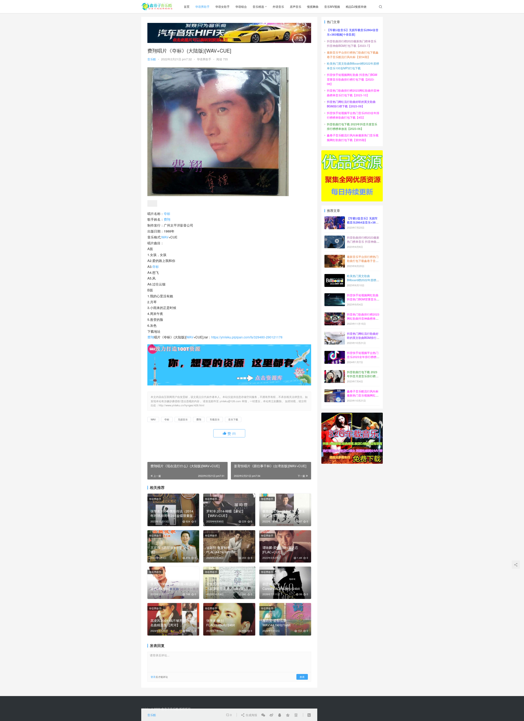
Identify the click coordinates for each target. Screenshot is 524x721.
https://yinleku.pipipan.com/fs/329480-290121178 (246, 337)
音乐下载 (233, 419)
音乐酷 (151, 59)
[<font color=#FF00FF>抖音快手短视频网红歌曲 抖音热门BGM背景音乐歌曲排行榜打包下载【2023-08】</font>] (334, 295)
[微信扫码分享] (263, 714)
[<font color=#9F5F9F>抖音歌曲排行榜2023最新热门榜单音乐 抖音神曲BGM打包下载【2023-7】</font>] (334, 238)
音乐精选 (258, 6)
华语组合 (241, 6)
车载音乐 (215, 419)
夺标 (167, 213)
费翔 (167, 219)
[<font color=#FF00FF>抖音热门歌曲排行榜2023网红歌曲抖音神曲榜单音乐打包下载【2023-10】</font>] (334, 315)
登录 (153, 676)
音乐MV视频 (332, 6)
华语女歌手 (222, 6)
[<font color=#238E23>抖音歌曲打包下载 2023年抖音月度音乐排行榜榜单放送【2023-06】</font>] (334, 372)
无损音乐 (183, 419)
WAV (164, 237)
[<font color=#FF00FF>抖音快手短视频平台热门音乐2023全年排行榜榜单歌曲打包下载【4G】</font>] (334, 353)
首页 (187, 6)
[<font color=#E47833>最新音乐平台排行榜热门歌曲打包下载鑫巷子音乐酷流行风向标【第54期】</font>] (334, 257)
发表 (302, 676)
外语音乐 (278, 6)
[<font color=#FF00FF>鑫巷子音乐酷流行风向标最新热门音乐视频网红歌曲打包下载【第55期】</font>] (334, 392)
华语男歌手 (202, 6)
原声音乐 (295, 6)
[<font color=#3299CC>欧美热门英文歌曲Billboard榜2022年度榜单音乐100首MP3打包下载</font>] (334, 276)
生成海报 (251, 715)
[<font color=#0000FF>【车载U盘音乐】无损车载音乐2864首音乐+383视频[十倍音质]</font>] (334, 219)
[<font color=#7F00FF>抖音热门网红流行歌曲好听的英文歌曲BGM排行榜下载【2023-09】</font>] (334, 334)
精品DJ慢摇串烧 (356, 6)
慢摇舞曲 (312, 6)
